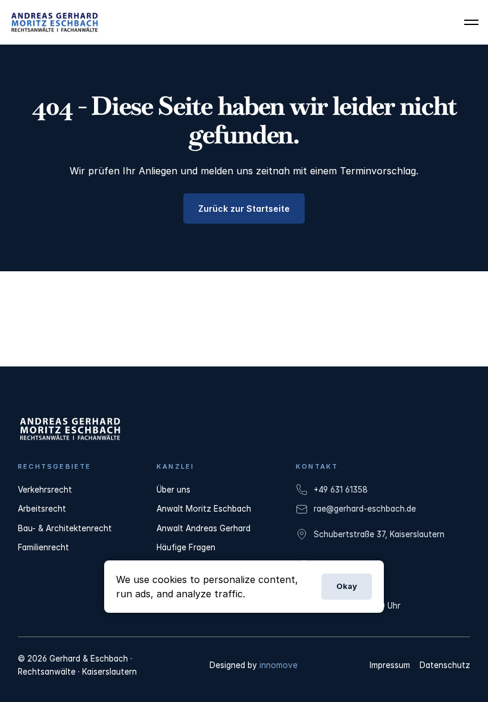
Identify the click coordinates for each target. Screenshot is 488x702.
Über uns (173, 489)
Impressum (390, 665)
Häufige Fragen (186, 547)
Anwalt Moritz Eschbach (204, 508)
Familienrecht (43, 547)
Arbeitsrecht (42, 508)
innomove (278, 665)
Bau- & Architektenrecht (65, 528)
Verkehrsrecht (45, 489)
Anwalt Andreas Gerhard (204, 528)
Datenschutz (445, 665)
